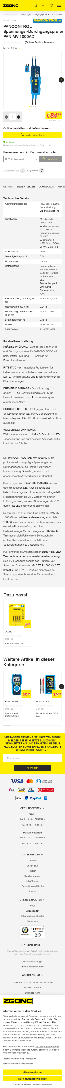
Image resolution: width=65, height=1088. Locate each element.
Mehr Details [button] (10, 48)
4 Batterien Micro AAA (14, 643)
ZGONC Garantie (32, 987)
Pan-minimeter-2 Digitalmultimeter (12, 714)
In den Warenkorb (34, 135)
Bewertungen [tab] (26, 186)
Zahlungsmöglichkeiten (32, 916)
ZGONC (8, 631)
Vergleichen (32, 170)
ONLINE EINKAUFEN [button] (31, 899)
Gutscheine (32, 921)
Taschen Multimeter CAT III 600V (47, 714)
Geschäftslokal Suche (33, 886)
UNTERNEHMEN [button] (31, 854)
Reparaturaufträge (32, 961)
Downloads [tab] (46, 186)
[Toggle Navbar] (59, 5)
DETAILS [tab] (8, 186)
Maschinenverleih (32, 876)
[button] (61, 80)
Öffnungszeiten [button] (31, 808)
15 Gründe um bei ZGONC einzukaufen (32, 982)
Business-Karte (32, 992)
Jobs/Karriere (32, 881)
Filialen (32, 870)
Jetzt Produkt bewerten (41, 42)
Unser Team (32, 865)
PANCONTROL (12, 701)
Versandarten (32, 910)
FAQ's (33, 905)
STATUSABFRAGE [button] (31, 945)
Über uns (32, 860)
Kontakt (32, 891)
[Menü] (44, 927)
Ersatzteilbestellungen (33, 966)
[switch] (38, 935)
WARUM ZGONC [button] (31, 975)
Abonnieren (32, 767)
